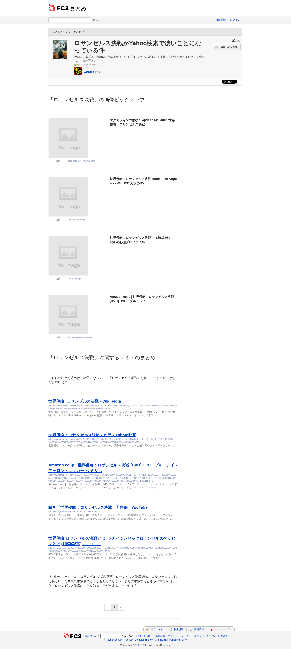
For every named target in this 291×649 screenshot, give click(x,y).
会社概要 (160, 636)
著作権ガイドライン (204, 636)
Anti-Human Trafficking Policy (171, 639)
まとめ (78, 8)
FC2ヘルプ (94, 636)
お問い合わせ (143, 636)
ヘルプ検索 (127, 636)
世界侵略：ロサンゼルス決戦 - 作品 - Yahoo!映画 (92, 435)
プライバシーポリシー (179, 636)
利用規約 (178, 629)
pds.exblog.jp (74, 278)
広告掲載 (222, 636)
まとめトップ (60, 31)
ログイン (235, 19)
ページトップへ (223, 629)
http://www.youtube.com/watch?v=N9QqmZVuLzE (72, 511)
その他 (77, 31)
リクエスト (157, 629)
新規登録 (220, 19)
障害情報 (199, 629)
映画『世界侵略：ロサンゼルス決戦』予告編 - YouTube (98, 507)
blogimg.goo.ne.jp (76, 219)
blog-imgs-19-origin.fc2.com (81, 161)
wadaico (89, 71)
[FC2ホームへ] (73, 636)
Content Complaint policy (139, 639)
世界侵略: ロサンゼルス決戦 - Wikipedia (84, 401)
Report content (115, 639)
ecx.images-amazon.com (80, 337)
